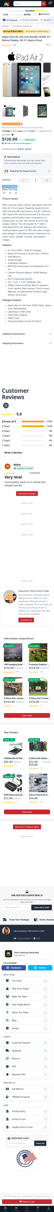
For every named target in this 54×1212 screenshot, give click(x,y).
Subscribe (40, 1143)
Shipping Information (13, 343)
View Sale (27, 715)
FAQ (38, 938)
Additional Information (13, 334)
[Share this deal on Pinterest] (16, 193)
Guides (15, 1028)
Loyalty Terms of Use (22, 1127)
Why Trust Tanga (20, 988)
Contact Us (26, 620)
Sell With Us (18, 1088)
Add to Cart (29, 1201)
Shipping (16, 1050)
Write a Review (13, 452)
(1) (14, 45)
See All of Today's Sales (27, 827)
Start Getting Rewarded (26, 952)
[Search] (43, 3)
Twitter (42, 967)
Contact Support (24, 938)
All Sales (5, 26)
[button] (12, 134)
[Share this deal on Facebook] (4, 193)
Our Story (17, 980)
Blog (14, 1020)
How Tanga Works (21, 1004)
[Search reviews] (6, 405)
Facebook (16, 967)
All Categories (12, 20)
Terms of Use (18, 1119)
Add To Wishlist (9, 186)
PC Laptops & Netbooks (22, 26)
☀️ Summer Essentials (29, 20)
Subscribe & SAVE (41, 907)
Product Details (10, 198)
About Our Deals (20, 1012)
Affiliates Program (21, 1096)
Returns (16, 1058)
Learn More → (19, 955)
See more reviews (27, 493)
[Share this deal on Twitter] (10, 193)
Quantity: (6, 179)
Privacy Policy (18, 1111)
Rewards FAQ (18, 1074)
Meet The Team (19, 996)
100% (49, 426)
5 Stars (6, 426)
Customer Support (21, 1042)
